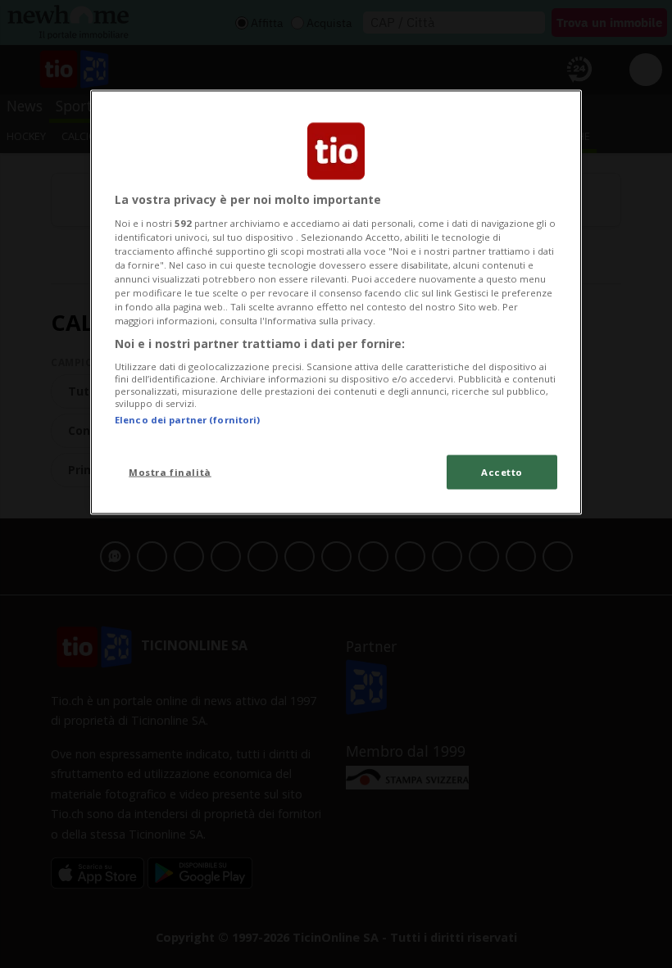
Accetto (502, 472)
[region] (336, 302)
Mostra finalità (170, 472)
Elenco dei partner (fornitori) (187, 420)
